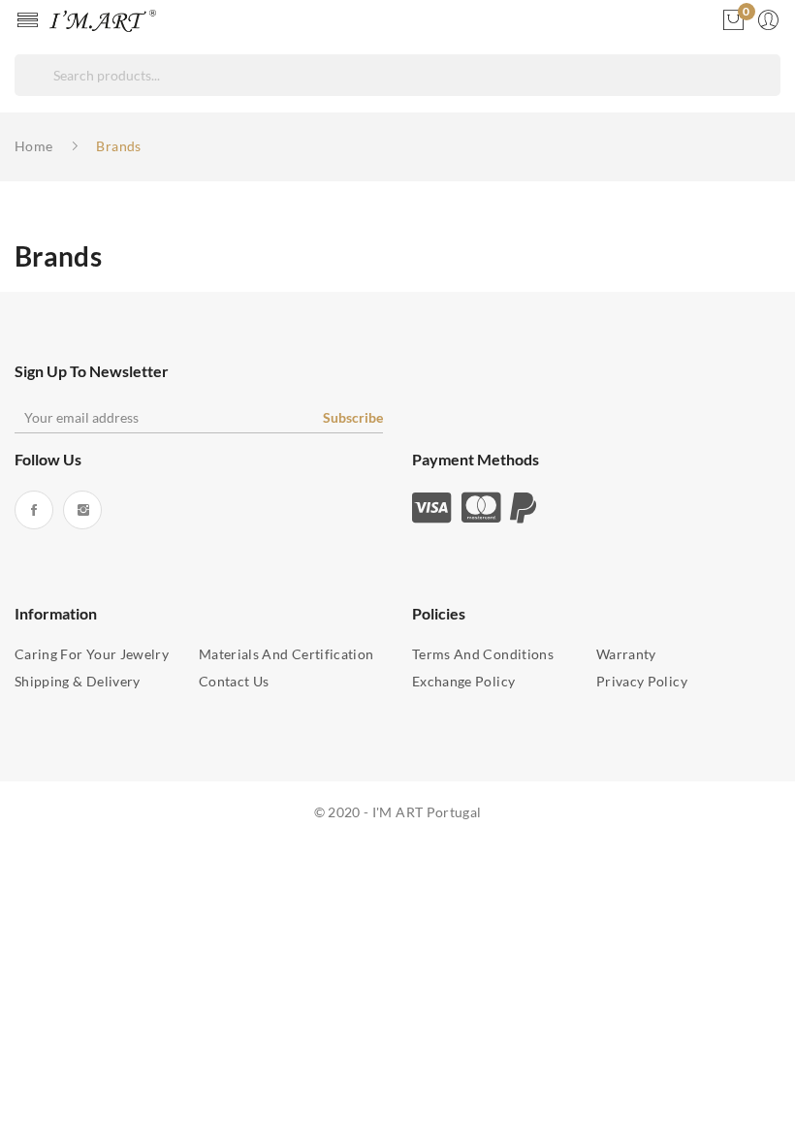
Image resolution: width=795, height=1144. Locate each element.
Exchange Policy (463, 681)
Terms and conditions (483, 654)
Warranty (626, 654)
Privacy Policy (641, 681)
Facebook (34, 510)
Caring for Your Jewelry (92, 654)
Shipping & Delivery (78, 681)
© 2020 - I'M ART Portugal (398, 812)
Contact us (234, 681)
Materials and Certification (286, 654)
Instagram (82, 510)
